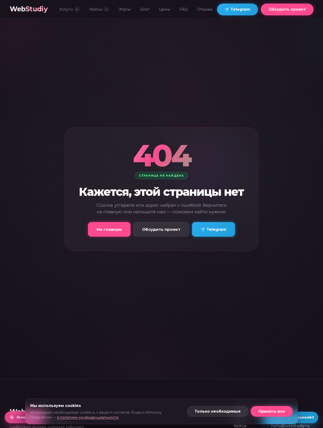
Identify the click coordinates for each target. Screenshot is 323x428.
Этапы (125, 9)
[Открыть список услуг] (77, 9)
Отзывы (205, 9)
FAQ (184, 9)
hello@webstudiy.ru (290, 426)
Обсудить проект (287, 9)
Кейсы (95, 9)
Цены (164, 9)
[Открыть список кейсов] (106, 9)
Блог (145, 9)
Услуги (66, 9)
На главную (109, 229)
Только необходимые (218, 411)
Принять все (271, 411)
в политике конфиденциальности (87, 417)
